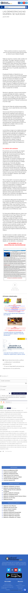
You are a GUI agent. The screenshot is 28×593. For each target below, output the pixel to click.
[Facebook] (19, 3)
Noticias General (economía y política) (14, 360)
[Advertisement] (14, 34)
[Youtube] (24, 3)
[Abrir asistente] (25, 590)
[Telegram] (26, 3)
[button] (2, 7)
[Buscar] (26, 7)
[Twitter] (21, 3)
